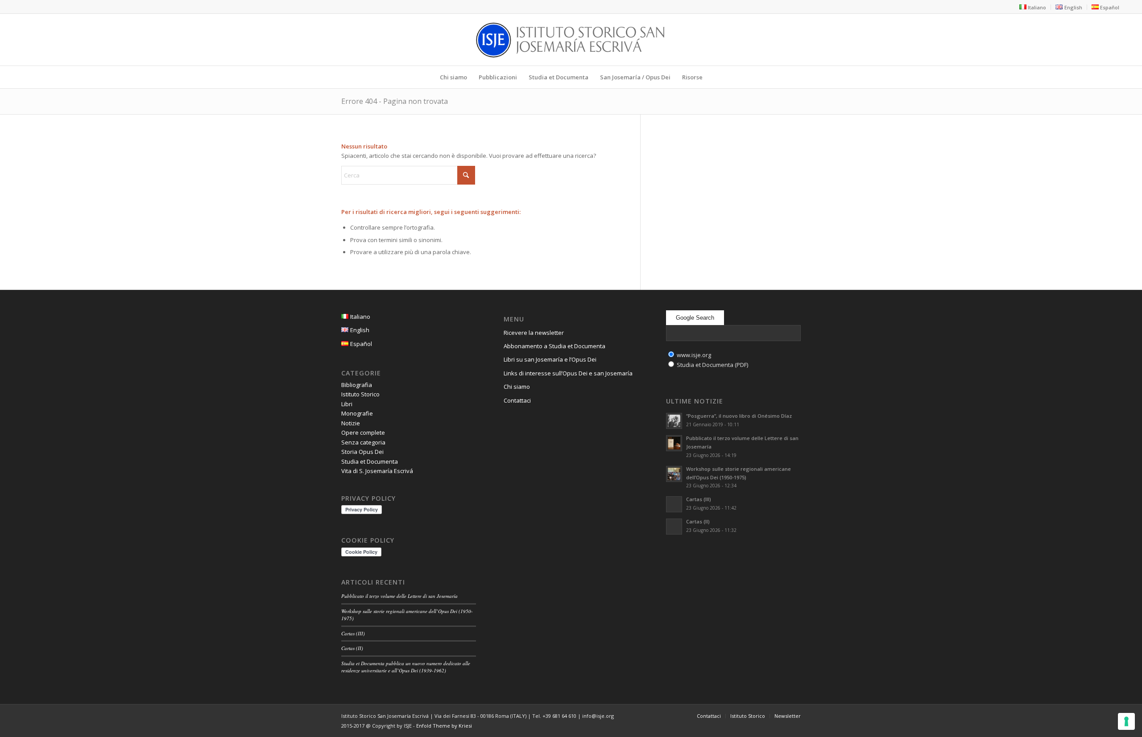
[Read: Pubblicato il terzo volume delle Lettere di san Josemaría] (674, 443)
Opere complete (363, 432)
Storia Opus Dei (362, 452)
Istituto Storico (360, 394)
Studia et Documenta (369, 461)
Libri (346, 404)
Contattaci (517, 400)
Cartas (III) (353, 633)
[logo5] (571, 40)
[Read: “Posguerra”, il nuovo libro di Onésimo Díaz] (674, 421)
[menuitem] (1033, 7)
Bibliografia (356, 385)
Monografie (357, 413)
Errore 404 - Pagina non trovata (394, 101)
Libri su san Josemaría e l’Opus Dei (550, 359)
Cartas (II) (352, 648)
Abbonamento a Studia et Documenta (554, 346)
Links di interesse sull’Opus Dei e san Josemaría (568, 373)
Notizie (350, 423)
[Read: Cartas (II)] (674, 527)
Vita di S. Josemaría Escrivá (377, 471)
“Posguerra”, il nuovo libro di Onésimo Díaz (739, 415)
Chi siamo (517, 387)
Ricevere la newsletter (534, 333)
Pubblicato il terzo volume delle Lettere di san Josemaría (399, 596)
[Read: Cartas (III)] (674, 504)
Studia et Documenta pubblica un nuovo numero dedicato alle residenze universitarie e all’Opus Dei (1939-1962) (405, 667)
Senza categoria (363, 442)
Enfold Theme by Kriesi (444, 725)
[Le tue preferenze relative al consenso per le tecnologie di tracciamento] (1126, 721)
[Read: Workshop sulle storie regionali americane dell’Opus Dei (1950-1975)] (674, 474)
